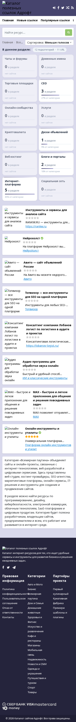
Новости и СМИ (37, 664)
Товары (32, 692)
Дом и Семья (35, 603)
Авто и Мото (35, 584)
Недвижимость (37, 659)
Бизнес (32, 589)
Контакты (8, 617)
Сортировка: (48, 42)
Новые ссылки (27, 20)
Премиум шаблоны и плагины (60, 612)
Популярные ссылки (55, 20)
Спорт (31, 687)
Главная (8, 20)
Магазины (34, 645)
